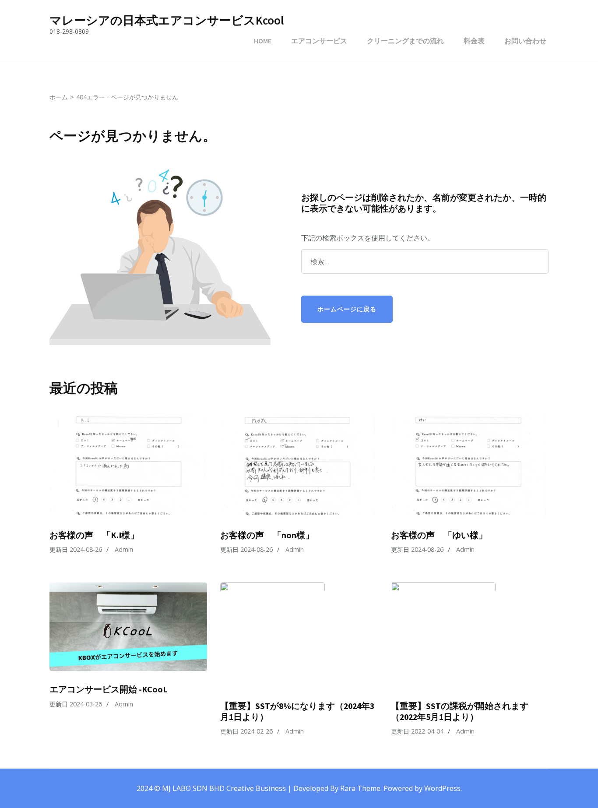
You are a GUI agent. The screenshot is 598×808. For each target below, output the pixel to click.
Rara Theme (360, 788)
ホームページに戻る (346, 309)
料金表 (474, 40)
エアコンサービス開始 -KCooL (108, 689)
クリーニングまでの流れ (405, 40)
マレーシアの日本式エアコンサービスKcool (166, 20)
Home (262, 40)
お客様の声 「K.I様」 (94, 535)
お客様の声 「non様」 (267, 535)
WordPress (442, 788)
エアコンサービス (319, 40)
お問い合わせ (525, 40)
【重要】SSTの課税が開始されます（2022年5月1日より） (459, 711)
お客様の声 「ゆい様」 (439, 535)
